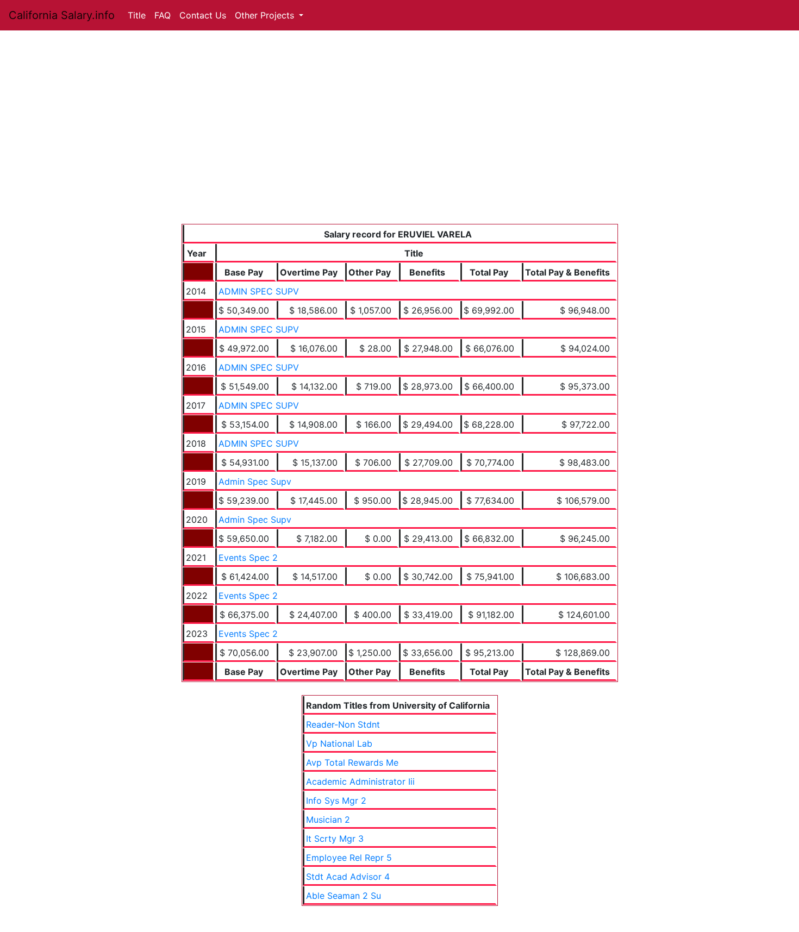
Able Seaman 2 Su (343, 895)
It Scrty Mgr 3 (335, 838)
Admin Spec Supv (255, 481)
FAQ (162, 15)
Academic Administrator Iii (360, 781)
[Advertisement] (400, 142)
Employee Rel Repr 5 (349, 857)
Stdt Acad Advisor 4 (348, 876)
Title (137, 15)
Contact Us (202, 15)
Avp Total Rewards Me (352, 762)
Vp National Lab (339, 743)
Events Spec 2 (248, 557)
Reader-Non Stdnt (343, 724)
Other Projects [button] (266, 15)
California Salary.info (62, 15)
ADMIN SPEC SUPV (259, 291)
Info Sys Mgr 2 (336, 800)
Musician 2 (328, 819)
